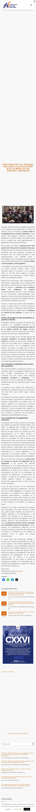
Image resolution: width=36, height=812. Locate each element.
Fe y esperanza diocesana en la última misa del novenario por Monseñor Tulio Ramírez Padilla (15, 785)
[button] (35, 2)
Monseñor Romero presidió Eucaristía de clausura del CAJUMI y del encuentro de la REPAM (21, 603)
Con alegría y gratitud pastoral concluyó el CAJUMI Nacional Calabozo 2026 (16, 777)
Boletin (3, 802)
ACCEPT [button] (27, 809)
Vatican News (18, 571)
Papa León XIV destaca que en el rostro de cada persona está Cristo (21, 612)
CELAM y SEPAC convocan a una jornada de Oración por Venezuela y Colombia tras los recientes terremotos (21, 593)
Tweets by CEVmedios (7, 672)
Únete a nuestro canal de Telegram (18, 733)
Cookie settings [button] (17, 809)
